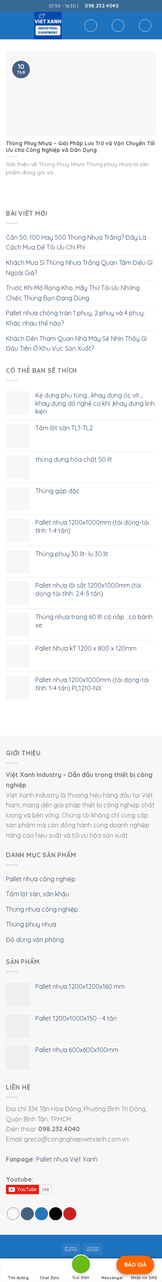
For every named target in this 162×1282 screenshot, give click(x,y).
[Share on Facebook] (27, 1213)
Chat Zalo (49, 1277)
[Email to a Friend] (55, 1213)
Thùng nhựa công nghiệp (42, 909)
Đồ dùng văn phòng (35, 939)
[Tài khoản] (118, 25)
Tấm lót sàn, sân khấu (37, 894)
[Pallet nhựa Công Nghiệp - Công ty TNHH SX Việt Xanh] (47, 25)
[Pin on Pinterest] (69, 1213)
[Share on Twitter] (41, 1213)
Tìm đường (18, 1277)
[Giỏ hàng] (145, 25)
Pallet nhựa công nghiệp (40, 879)
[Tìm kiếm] (91, 25)
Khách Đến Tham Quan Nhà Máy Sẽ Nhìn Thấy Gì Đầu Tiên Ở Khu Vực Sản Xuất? (76, 344)
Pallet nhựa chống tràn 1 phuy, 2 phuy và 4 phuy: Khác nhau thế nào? (75, 318)
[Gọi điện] (81, 1266)
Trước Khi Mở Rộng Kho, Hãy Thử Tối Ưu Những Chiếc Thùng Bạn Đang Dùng (73, 293)
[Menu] (10, 25)
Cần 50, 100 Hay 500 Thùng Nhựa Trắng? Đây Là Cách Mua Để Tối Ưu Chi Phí (76, 242)
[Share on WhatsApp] (13, 1213)
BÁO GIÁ (135, 1264)
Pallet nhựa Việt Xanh (67, 1159)
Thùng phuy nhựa (31, 924)
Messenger (112, 1277)
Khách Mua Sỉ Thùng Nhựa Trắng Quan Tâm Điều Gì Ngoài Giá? (79, 268)
